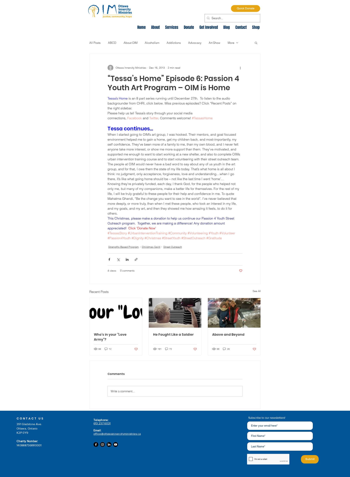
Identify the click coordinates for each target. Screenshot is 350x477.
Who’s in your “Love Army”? (110, 337)
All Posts (95, 43)
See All (257, 291)
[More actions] (240, 68)
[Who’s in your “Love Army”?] (116, 313)
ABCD (112, 43)
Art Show (214, 43)
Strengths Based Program (123, 247)
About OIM (130, 43)
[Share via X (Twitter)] (118, 259)
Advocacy (194, 43)
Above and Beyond (228, 334)
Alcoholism (152, 43)
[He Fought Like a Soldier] (175, 313)
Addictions (174, 43)
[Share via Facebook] (109, 259)
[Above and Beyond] (234, 313)
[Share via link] (136, 259)
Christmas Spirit (151, 247)
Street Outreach (172, 247)
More (231, 43)
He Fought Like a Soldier (173, 334)
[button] (256, 42)
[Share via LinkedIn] (127, 259)
